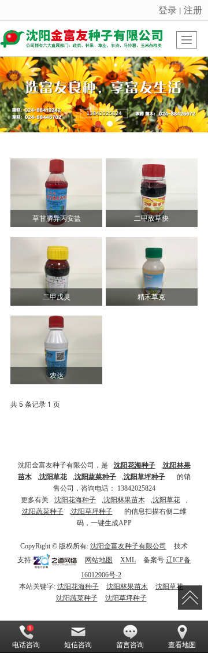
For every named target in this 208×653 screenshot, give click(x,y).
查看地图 (182, 645)
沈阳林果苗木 (124, 500)
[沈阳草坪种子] (104, 94)
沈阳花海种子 (75, 500)
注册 (193, 9)
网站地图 (99, 560)
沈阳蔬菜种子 (43, 511)
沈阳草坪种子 (92, 511)
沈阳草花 (166, 500)
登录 (167, 9)
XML (128, 560)
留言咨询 (130, 645)
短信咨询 (78, 645)
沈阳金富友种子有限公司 (128, 546)
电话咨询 (26, 645)
